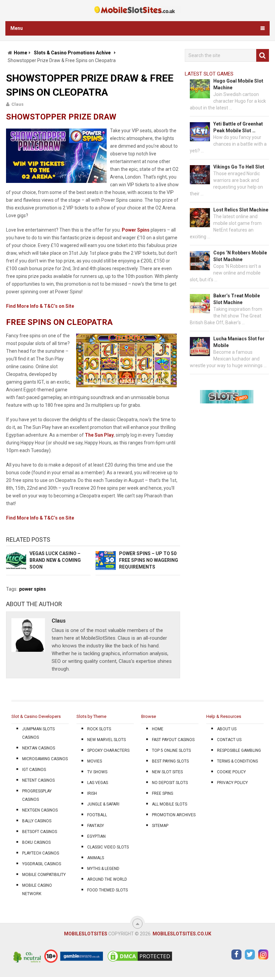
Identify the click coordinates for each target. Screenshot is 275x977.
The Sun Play (99, 435)
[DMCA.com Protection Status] (139, 961)
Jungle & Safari (103, 804)
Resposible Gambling (239, 750)
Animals (95, 858)
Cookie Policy (231, 772)
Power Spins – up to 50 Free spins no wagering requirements (148, 560)
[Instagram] (263, 954)
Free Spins (162, 793)
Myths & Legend (103, 868)
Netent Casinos (38, 780)
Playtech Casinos (40, 853)
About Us (226, 729)
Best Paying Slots (170, 761)
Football (97, 815)
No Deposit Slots (170, 782)
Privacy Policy (232, 782)
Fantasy (95, 825)
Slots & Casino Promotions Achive (72, 52)
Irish (92, 793)
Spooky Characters (108, 750)
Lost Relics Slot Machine (240, 209)
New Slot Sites (167, 772)
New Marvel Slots (106, 739)
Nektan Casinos (38, 748)
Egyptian (96, 836)
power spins (32, 589)
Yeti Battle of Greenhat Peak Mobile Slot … (238, 127)
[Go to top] (137, 924)
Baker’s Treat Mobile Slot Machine (236, 299)
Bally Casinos (36, 821)
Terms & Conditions (237, 761)
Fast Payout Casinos (173, 739)
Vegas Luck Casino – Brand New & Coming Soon (55, 560)
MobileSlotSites (85, 933)
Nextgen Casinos (40, 810)
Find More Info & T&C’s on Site (40, 306)
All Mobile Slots (169, 804)
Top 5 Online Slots (171, 750)
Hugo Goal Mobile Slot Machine (238, 84)
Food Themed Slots (107, 890)
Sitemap (160, 825)
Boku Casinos (36, 842)
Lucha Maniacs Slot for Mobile (239, 342)
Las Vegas (97, 782)
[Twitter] (250, 954)
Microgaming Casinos (45, 758)
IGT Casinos (34, 769)
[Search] (262, 55)
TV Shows (97, 772)
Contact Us (229, 739)
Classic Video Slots (108, 847)
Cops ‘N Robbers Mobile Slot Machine (240, 256)
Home (20, 52)
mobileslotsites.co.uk (182, 933)
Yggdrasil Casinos (41, 864)
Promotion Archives (174, 815)
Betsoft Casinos (39, 831)
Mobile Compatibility (44, 874)
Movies (94, 761)
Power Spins (136, 230)
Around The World (107, 879)
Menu (16, 28)
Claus (17, 104)
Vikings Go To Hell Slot (238, 166)
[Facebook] (236, 954)
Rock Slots (99, 729)
